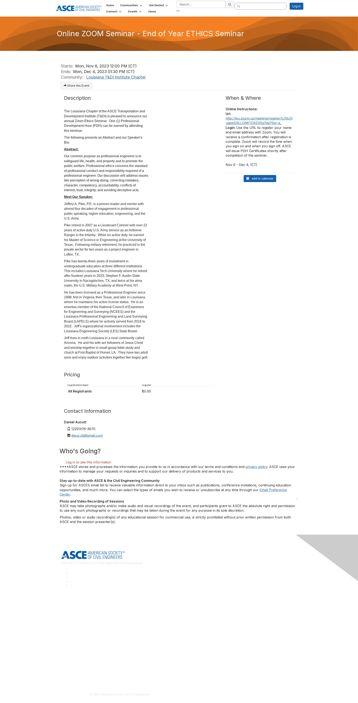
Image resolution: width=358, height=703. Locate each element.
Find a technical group (76, 615)
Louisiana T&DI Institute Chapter (116, 77)
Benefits (66, 639)
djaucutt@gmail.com (87, 435)
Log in (296, 6)
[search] (230, 4)
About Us (67, 663)
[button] (131, 5)
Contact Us (68, 645)
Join (64, 633)
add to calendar (261, 178)
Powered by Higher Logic (238, 694)
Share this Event (78, 85)
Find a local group (73, 609)
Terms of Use (70, 669)
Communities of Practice (77, 603)
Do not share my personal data (82, 675)
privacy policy (256, 467)
